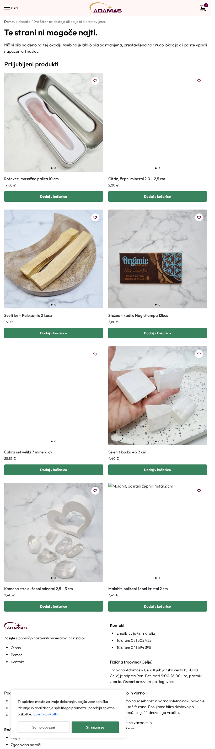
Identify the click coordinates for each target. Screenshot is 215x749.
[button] (202, 9)
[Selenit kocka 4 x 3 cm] (157, 395)
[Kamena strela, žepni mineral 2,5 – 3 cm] (53, 532)
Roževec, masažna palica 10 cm (31, 178)
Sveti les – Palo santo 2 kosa (28, 315)
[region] (68, 714)
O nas (16, 647)
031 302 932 (141, 640)
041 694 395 (141, 647)
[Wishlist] (95, 81)
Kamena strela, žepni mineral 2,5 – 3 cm (38, 588)
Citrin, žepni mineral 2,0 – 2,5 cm (136, 178)
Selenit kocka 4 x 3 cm (127, 452)
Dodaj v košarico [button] (53, 196)
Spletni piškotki (45, 714)
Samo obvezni (43, 727)
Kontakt (17, 661)
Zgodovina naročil (26, 744)
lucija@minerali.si (142, 633)
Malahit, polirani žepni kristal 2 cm (138, 588)
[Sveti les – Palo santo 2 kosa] (53, 259)
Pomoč (16, 654)
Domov (9, 21)
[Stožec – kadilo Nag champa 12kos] (157, 259)
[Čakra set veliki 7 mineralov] (53, 395)
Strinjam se (95, 727)
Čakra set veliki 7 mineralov (28, 452)
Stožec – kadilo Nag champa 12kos (138, 315)
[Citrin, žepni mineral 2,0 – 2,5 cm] (157, 122)
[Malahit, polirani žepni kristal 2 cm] (157, 532)
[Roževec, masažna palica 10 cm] (53, 122)
